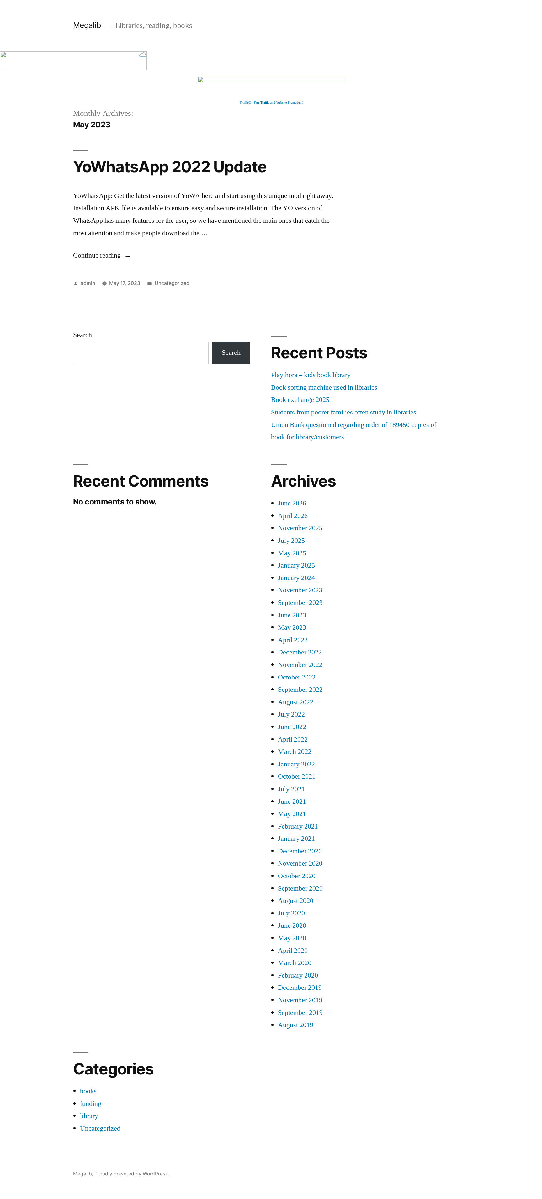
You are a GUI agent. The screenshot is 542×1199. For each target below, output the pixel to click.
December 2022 (300, 652)
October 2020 (297, 875)
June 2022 (292, 726)
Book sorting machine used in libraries (324, 387)
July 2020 (291, 913)
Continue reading (102, 255)
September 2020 (300, 888)
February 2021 (298, 826)
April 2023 (293, 640)
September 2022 (300, 689)
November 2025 (300, 528)
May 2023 (292, 627)
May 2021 (292, 813)
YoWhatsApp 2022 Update (170, 166)
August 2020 (295, 900)
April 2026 (293, 515)
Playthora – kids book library (311, 374)
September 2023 (300, 602)
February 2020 (298, 975)
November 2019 (300, 1000)
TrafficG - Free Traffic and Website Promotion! (271, 102)
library (89, 1115)
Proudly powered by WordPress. (131, 1174)
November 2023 (300, 590)
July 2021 (291, 789)
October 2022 (297, 677)
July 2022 (291, 714)
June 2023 (292, 615)
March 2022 (294, 751)
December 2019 (300, 987)
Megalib (87, 25)
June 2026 (292, 503)
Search (82, 335)
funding (90, 1103)
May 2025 (292, 553)
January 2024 (296, 577)
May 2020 (292, 938)
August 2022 (295, 702)
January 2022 (296, 764)
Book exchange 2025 (300, 399)
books (88, 1091)
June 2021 (292, 801)
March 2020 (294, 962)
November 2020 (300, 863)
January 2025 (296, 565)
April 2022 (293, 739)
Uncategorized (172, 283)
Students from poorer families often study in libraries (343, 412)
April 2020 (293, 950)
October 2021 (297, 776)
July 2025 (291, 540)
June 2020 (292, 925)
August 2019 (295, 1024)
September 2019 (300, 1012)
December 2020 (300, 851)
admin (88, 283)
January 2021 (296, 838)
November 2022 (300, 664)
